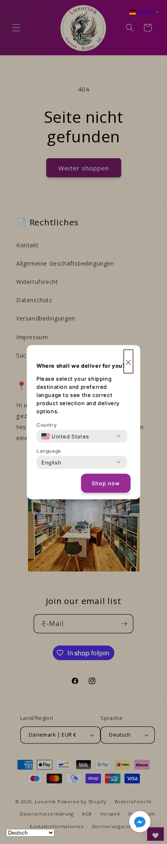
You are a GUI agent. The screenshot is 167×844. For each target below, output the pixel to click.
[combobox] (65, 436)
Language (48, 450)
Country (46, 424)
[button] (139, 823)
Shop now (106, 483)
